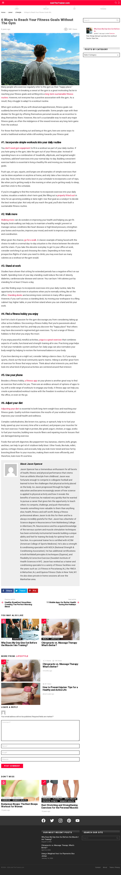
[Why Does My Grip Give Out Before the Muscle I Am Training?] (20, 629)
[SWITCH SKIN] (119, 2)
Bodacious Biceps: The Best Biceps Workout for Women (19, 805)
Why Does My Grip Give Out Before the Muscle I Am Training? (19, 644)
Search (117, 20)
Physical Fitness (50, 801)
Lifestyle (55, 639)
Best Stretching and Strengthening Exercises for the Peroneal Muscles (59, 806)
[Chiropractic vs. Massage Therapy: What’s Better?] (60, 629)
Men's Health (70, 799)
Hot (74, 9)
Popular (46, 9)
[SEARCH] (116, 2)
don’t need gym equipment (17, 148)
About (105, 867)
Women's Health (20, 800)
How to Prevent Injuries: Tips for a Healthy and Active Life (60, 688)
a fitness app (31, 380)
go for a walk (30, 240)
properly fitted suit (66, 195)
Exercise (17, 639)
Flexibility (57, 799)
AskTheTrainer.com (60, 3)
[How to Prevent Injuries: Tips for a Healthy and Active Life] (20, 694)
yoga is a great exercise (50, 339)
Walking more (7, 220)
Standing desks (15, 295)
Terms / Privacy (114, 867)
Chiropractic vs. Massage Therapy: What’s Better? (59, 644)
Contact (98, 867)
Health (46, 639)
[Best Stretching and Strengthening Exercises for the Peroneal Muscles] (60, 791)
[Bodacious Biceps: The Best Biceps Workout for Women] (20, 790)
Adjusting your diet (10, 408)
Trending (103, 9)
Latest (17, 9)
